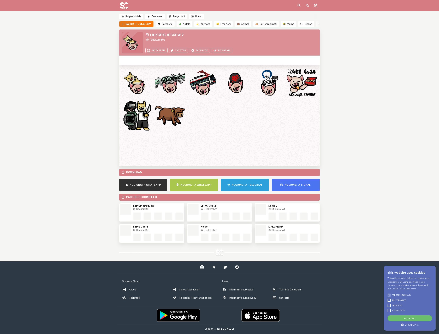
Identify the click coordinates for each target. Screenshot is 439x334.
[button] (307, 5)
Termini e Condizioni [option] (290, 289)
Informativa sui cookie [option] (241, 289)
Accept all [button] (410, 318)
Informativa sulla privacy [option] (242, 297)
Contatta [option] (284, 297)
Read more (411, 288)
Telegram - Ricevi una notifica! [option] (195, 297)
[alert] (410, 298)
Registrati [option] (134, 297)
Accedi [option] (133, 289)
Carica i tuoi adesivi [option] (189, 289)
